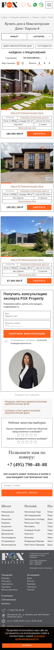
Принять (27, 646)
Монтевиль (29, 526)
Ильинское (6, 519)
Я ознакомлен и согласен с (29, 341)
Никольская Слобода (34, 519)
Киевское (5, 523)
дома (44, 17)
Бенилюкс (29, 537)
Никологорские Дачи (27, 201)
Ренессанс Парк (32, 523)
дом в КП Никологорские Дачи (27, 113)
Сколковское (7, 530)
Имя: (7, 314)
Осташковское (8, 541)
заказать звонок (27, 493)
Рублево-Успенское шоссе (34, 118)
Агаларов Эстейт (32, 530)
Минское (5, 515)
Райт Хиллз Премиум (34, 545)
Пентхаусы (6, 581)
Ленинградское (8, 537)
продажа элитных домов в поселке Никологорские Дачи (26, 403)
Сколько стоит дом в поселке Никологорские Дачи (22, 412)
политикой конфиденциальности (30, 637)
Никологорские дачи (27, 128)
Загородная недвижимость (20, 17)
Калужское (6, 526)
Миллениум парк (32, 512)
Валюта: (33, 63)
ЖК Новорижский (32, 515)
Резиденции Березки (34, 541)
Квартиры (5, 578)
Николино (29, 534)
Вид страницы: (9, 63)
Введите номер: (13, 323)
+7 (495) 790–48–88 (27, 464)
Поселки (30, 590)
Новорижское (7, 512)
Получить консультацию (27, 334)
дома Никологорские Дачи (17, 46)
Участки (30, 581)
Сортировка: (11, 58)
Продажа (35, 17)
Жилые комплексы (9, 590)
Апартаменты (7, 584)
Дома (29, 578)
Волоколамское (8, 545)
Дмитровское (7, 534)
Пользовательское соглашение (41, 568)
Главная (4, 17)
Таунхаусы (6, 587)
